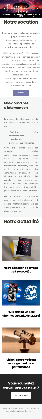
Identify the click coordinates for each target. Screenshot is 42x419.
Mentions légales (12, 411)
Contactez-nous (21, 395)
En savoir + (21, 92)
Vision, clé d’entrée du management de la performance (21, 363)
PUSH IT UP (32, 411)
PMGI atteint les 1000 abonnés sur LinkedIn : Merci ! (21, 315)
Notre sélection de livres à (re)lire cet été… (21, 269)
